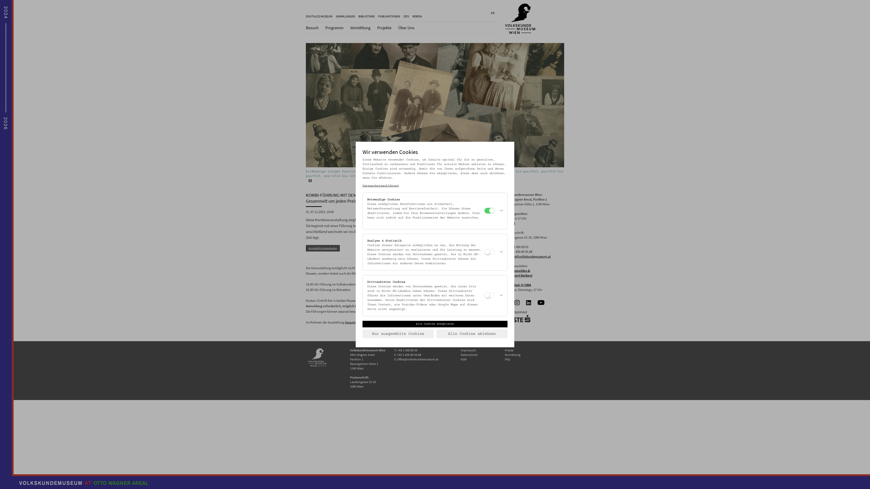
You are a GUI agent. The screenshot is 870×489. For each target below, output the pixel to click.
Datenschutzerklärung (380, 186)
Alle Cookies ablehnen (472, 334)
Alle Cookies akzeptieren (435, 324)
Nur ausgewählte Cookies (398, 334)
